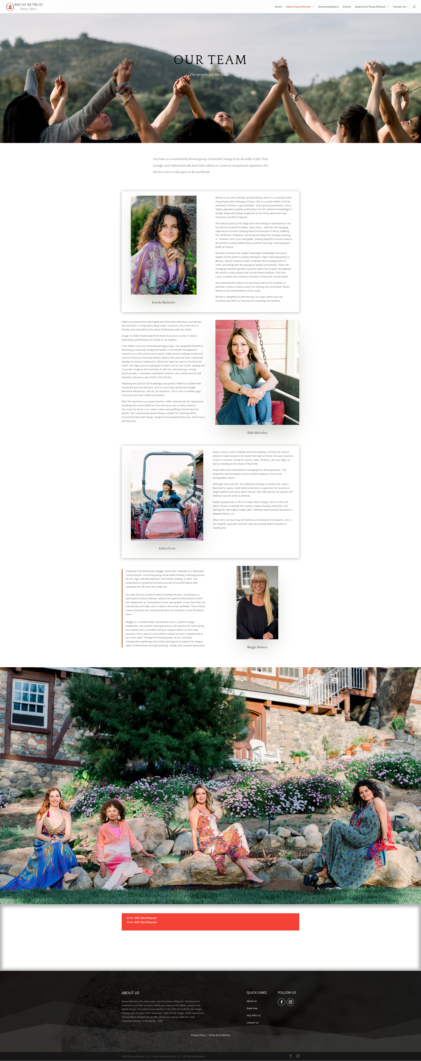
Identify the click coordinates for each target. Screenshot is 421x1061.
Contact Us (399, 6)
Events (347, 6)
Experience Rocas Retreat (370, 6)
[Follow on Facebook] (281, 1002)
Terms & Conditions (219, 1035)
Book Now (252, 1008)
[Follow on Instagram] (290, 1002)
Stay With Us (253, 1015)
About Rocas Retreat (298, 6)
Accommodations (328, 6)
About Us (252, 1001)
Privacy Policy (198, 1035)
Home (278, 6)
